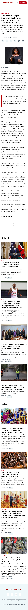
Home (2, 6)
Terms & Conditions (21, 599)
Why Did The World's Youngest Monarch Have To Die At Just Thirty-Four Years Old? (13, 430)
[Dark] (15, 2)
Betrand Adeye (5, 486)
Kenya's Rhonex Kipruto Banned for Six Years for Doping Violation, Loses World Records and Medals (11, 304)
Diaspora (23, 6)
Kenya (3, 12)
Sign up (4, 599)
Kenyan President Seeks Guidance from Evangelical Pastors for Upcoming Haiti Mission (14, 346)
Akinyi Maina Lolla (6, 36)
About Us (11, 600)
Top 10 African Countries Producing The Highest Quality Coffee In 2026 (10, 474)
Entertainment (5, 13)
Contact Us (17, 600)
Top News (9, 6)
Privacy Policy (11, 599)
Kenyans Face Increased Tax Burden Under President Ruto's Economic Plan (11, 264)
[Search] (17, 2)
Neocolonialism (19, 12)
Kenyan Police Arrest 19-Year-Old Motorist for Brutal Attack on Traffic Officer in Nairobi (12, 387)
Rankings (16, 6)
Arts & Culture (10, 12)
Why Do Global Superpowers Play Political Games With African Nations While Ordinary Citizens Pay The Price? (13, 514)
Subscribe (22, 2)
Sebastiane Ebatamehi (7, 447)
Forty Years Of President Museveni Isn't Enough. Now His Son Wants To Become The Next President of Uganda (12, 560)
